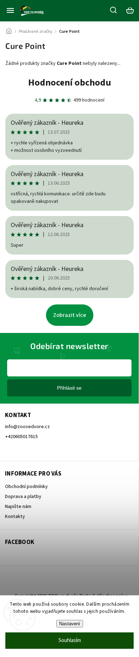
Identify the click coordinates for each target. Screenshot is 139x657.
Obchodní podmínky (26, 486)
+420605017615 (21, 436)
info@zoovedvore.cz (27, 426)
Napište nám (18, 506)
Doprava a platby (23, 496)
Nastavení (69, 623)
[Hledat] (113, 10)
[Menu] (10, 10)
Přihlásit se (69, 388)
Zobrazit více (69, 315)
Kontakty (15, 516)
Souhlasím (69, 640)
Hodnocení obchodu (69, 82)
